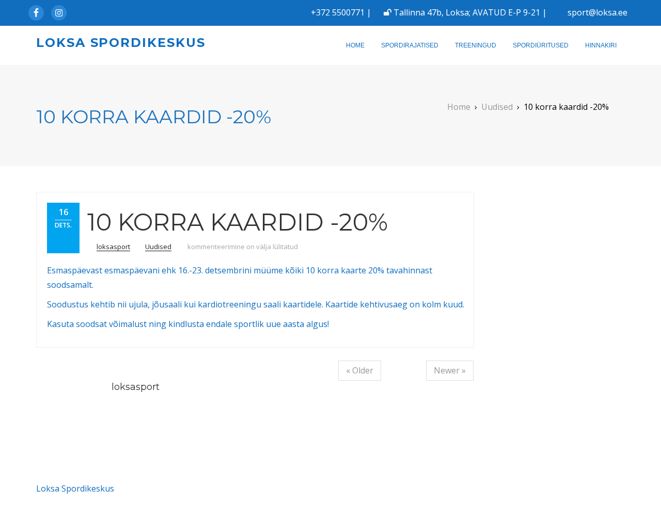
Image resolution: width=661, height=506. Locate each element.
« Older (359, 370)
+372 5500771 (338, 12)
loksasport (113, 246)
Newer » (450, 370)
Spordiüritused (541, 45)
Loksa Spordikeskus (121, 42)
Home (355, 45)
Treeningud (475, 45)
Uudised (158, 246)
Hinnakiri (601, 45)
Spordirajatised (409, 45)
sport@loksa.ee (597, 12)
